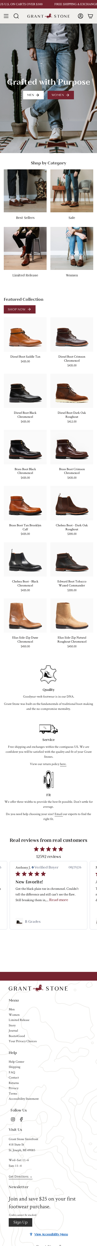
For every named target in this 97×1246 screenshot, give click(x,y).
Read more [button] (58, 900)
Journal (13, 1030)
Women (14, 1014)
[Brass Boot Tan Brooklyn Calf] (25, 503)
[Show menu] (6, 16)
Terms (13, 1093)
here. (63, 764)
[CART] (90, 16)
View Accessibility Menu (51, 1234)
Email (59, 814)
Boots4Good (17, 1036)
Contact (14, 1077)
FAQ (12, 1072)
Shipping (14, 1067)
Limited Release (19, 1020)
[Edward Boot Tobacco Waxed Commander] (71, 559)
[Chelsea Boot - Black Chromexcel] (25, 559)
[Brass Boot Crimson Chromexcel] (71, 447)
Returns (14, 1083)
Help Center (16, 1061)
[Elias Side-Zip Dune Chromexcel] (25, 615)
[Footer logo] (38, 988)
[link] (48, 921)
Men (12, 1009)
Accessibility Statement (24, 1098)
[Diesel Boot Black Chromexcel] (25, 391)
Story (12, 1025)
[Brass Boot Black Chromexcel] (25, 447)
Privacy (13, 1088)
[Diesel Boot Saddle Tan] (25, 334)
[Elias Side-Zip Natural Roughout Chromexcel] (71, 615)
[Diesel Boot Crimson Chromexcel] (71, 334)
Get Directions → (20, 1176)
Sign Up (20, 1222)
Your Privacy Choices (23, 1041)
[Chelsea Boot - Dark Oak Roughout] (71, 503)
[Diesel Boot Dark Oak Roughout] (71, 391)
